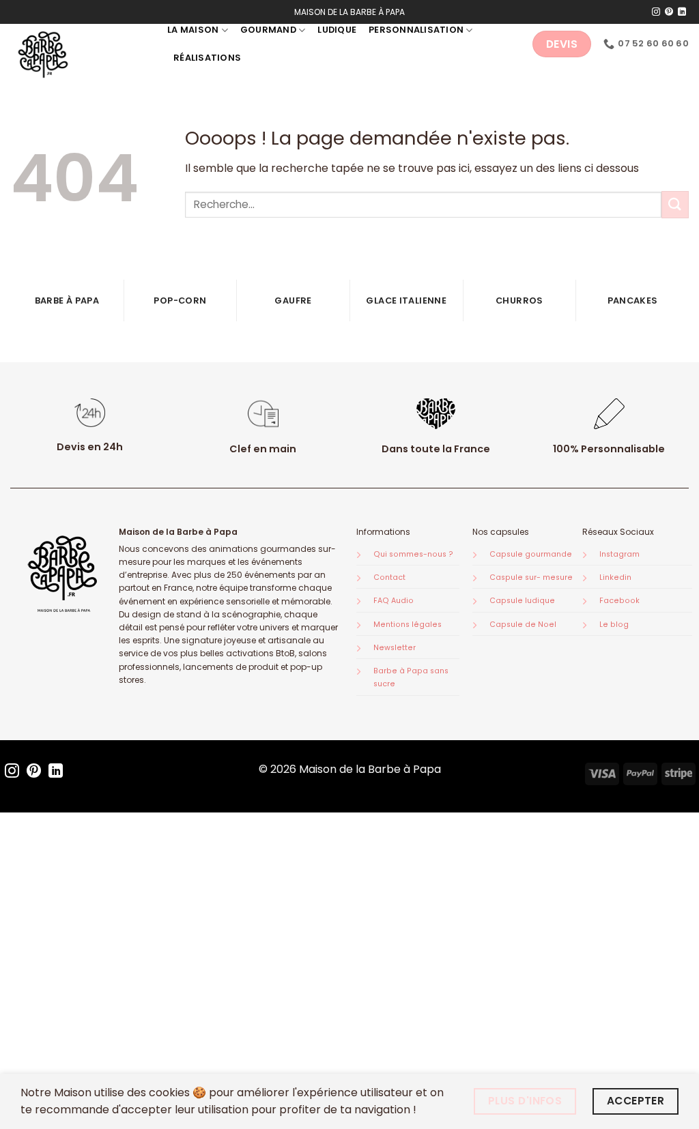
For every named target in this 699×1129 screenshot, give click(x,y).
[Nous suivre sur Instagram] (656, 12)
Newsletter (394, 648)
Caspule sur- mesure (531, 577)
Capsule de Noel (522, 624)
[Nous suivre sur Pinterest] (669, 12)
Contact (389, 577)
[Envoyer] (675, 204)
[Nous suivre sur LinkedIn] (682, 12)
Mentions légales (407, 624)
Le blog (614, 624)
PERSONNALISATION (416, 29)
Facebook (619, 601)
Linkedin (615, 577)
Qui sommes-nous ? (413, 554)
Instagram (619, 554)
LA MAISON (192, 29)
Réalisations (207, 57)
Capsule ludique (522, 601)
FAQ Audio (393, 601)
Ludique (336, 29)
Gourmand (268, 29)
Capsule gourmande (530, 554)
